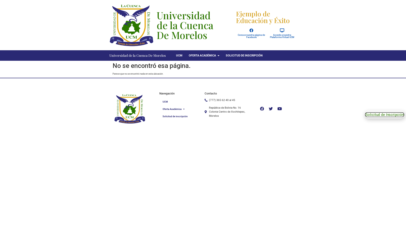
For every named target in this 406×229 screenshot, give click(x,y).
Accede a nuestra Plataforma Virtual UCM (282, 36)
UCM (179, 55)
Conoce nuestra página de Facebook (251, 36)
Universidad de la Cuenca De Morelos (137, 55)
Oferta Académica (202, 55)
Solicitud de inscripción (244, 55)
